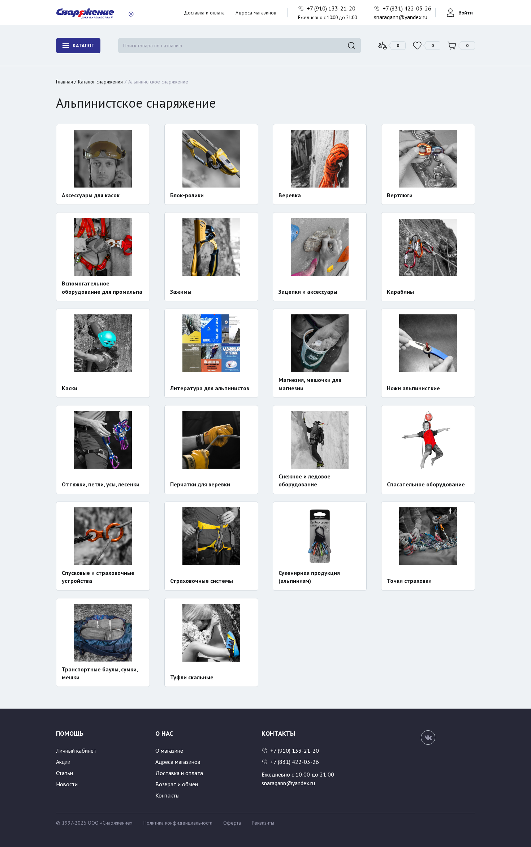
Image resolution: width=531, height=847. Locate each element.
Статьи (64, 773)
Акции (63, 761)
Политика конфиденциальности (177, 822)
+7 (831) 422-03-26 (408, 8)
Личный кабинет (76, 750)
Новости (67, 784)
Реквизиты (263, 822)
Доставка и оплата (204, 12)
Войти (465, 13)
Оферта (232, 822)
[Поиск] (351, 45)
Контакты (167, 795)
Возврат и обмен (176, 784)
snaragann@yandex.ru (400, 17)
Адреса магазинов (256, 12)
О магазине (169, 750)
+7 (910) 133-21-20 (332, 8)
